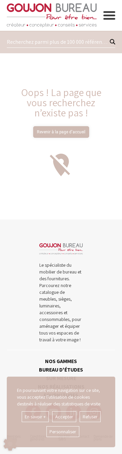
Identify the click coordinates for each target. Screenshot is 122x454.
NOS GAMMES (61, 361)
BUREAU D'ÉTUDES (61, 369)
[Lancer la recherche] (112, 42)
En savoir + (35, 417)
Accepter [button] (64, 417)
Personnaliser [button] (62, 432)
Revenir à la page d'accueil (61, 132)
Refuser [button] (90, 417)
